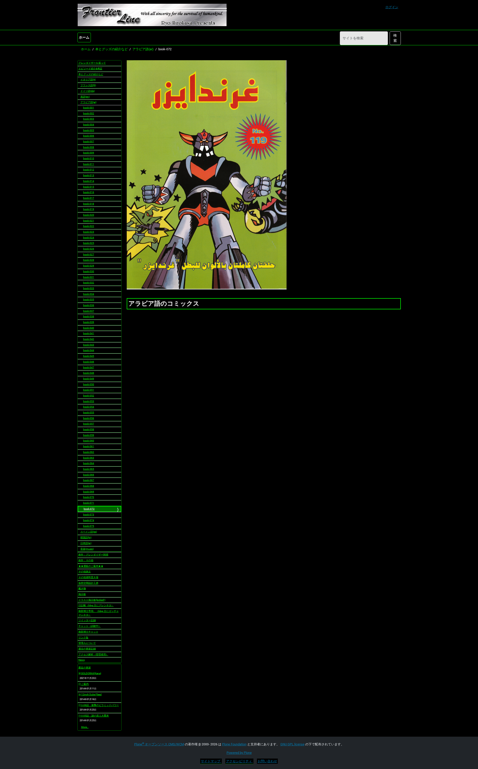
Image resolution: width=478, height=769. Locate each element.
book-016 (88, 192)
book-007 (88, 141)
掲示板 (82, 594)
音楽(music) (87, 549)
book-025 (88, 243)
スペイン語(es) (88, 531)
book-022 (88, 226)
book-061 (88, 446)
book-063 (88, 457)
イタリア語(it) (88, 79)
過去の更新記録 (87, 648)
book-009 (88, 152)
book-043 (88, 344)
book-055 (88, 412)
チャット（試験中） (89, 626)
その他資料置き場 (88, 577)
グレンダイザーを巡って (92, 62)
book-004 (88, 124)
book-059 (88, 435)
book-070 (88, 497)
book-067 (88, 480)
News (81, 660)
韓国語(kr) (85, 537)
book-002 (88, 113)
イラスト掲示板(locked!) (91, 600)
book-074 (88, 520)
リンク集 (83, 637)
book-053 (88, 401)
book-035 (88, 299)
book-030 (88, 271)
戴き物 (82, 588)
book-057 (88, 423)
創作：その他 (85, 560)
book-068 (88, 486)
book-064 (88, 463)
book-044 (88, 350)
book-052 (88, 395)
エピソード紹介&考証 (90, 68)
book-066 (88, 474)
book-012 (88, 169)
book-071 (88, 502)
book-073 (88, 514)
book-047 (88, 367)
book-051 (88, 389)
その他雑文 (84, 571)
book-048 (88, 373)
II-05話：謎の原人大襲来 (95, 715)
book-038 (88, 316)
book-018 (88, 203)
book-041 (88, 333)
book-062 (88, 452)
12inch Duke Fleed (91, 694)
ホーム (84, 37)
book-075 (88, 526)
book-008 (88, 147)
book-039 (88, 322)
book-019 (88, 209)
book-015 (88, 186)
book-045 (88, 356)
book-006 (88, 135)
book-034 (88, 294)
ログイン (391, 7)
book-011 (88, 164)
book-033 (88, 288)
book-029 (88, 265)
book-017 (88, 198)
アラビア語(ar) (143, 49)
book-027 (88, 254)
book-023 (88, 231)
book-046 (88, 361)
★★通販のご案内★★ (90, 566)
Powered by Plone (239, 753)
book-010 (88, 158)
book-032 (88, 282)
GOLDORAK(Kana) (91, 673)
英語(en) (85, 96)
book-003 (88, 118)
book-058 (88, 429)
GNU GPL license (292, 744)
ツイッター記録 (87, 620)
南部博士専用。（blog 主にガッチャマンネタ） (98, 613)
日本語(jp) (85, 543)
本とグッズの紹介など (111, 49)
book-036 (88, 305)
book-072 (89, 508)
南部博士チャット (88, 631)
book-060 (88, 440)
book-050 (88, 384)
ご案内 (85, 684)
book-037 (88, 311)
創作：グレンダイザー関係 (93, 554)
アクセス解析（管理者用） (93, 654)
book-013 (88, 175)
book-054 (88, 406)
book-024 (88, 237)
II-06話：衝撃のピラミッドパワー (100, 705)
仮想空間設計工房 (88, 583)
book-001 (88, 107)
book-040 (88, 328)
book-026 (88, 248)
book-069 (88, 491)
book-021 (88, 220)
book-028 (88, 260)
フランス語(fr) (88, 85)
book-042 (88, 339)
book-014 (88, 181)
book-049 (88, 378)
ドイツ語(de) (87, 91)
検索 (395, 38)
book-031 (88, 277)
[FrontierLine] (152, 14)
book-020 (88, 215)
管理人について (87, 643)
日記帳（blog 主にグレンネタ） (96, 605)
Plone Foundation (234, 744)
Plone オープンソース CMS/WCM (159, 744)
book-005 (88, 130)
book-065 (88, 469)
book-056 (88, 418)
